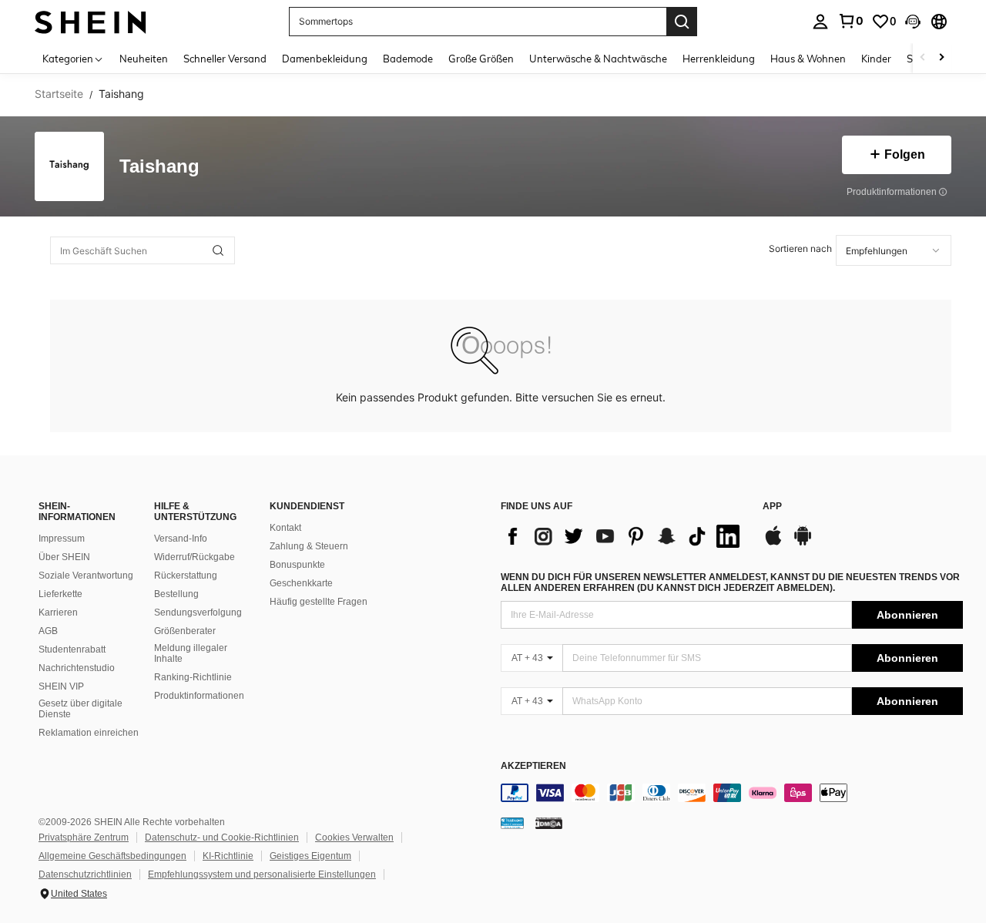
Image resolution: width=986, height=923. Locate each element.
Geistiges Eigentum (310, 856)
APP (772, 507)
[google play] (802, 543)
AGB (48, 631)
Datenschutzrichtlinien (85, 874)
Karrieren (58, 612)
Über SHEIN (64, 557)
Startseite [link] (59, 94)
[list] (624, 536)
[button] (913, 21)
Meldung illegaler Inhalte (190, 653)
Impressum (62, 538)
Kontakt (285, 527)
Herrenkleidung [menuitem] (718, 58)
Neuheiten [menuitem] (143, 58)
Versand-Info (180, 538)
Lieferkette (60, 594)
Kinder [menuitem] (876, 58)
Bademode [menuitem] (408, 58)
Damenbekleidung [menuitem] (324, 58)
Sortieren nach (800, 248)
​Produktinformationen (199, 695)
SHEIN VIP (61, 686)
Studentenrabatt (72, 649)
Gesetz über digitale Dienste (80, 709)
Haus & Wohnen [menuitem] (808, 58)
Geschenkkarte (301, 583)
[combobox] (893, 250)
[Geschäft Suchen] (218, 250)
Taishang (159, 166)
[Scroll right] (941, 58)
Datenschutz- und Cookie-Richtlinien (222, 837)
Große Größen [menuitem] (481, 58)
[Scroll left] (922, 58)
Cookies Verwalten (354, 837)
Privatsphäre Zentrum (84, 837)
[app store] (773, 543)
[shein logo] (90, 21)
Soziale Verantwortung (86, 575)
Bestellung (176, 594)
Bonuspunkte (297, 564)
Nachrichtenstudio (77, 668)
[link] (850, 21)
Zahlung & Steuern (309, 546)
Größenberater (185, 631)
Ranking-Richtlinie (193, 677)
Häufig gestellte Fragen (318, 601)
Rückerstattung (185, 575)
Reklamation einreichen (89, 732)
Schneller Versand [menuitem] (225, 58)
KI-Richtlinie (228, 856)
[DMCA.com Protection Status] (548, 822)
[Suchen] (681, 21)
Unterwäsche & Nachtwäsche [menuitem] (598, 58)
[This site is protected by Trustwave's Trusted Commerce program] (512, 822)
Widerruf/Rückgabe (194, 557)
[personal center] (820, 21)
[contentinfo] (732, 793)
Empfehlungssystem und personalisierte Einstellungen (262, 874)
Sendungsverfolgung (198, 612)
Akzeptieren (533, 766)
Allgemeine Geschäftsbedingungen (112, 856)
